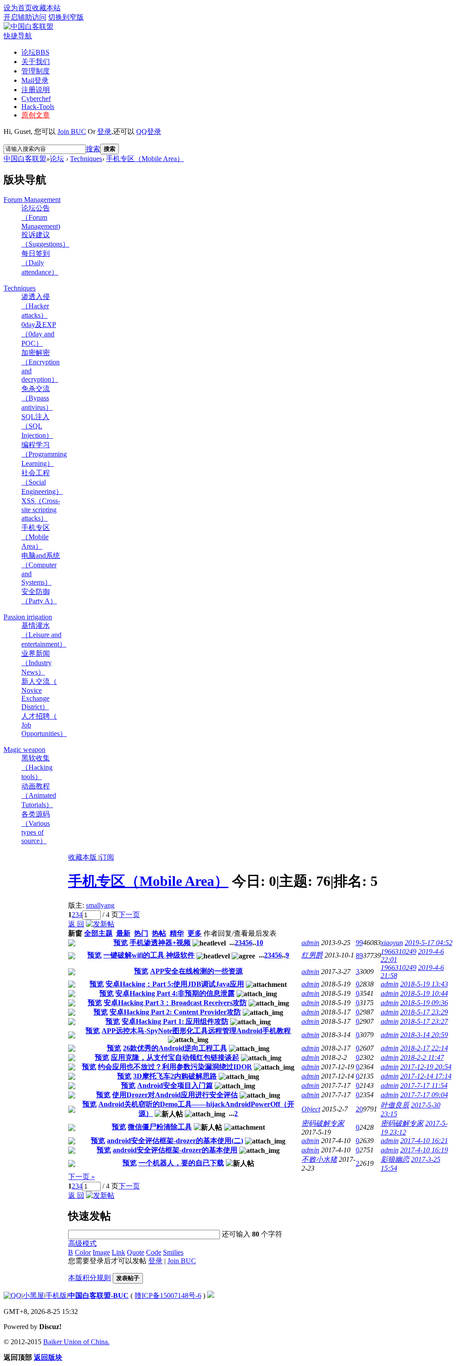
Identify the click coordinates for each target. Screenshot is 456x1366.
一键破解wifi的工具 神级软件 (149, 955)
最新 (123, 933)
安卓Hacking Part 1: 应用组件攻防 (175, 1021)
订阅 (107, 857)
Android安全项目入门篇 (175, 1085)
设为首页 (18, 8)
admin (310, 942)
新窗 (75, 933)
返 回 (76, 924)
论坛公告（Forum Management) (40, 217)
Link (118, 1252)
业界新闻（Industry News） (36, 663)
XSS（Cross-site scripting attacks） (40, 509)
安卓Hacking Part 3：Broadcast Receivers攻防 (175, 1002)
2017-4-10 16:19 (424, 1150)
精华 (177, 933)
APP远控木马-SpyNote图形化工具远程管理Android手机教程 (196, 1031)
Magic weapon (24, 749)
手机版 (56, 1295)
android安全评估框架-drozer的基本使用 (175, 1150)
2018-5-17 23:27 (424, 1021)
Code (153, 1252)
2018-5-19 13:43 (424, 984)
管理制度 (35, 71)
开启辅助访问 (25, 17)
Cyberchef (36, 98)
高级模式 (82, 1243)
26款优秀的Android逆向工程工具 (175, 1048)
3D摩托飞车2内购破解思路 (175, 1076)
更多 (194, 933)
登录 (104, 131)
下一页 (129, 914)
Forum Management (32, 199)
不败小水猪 (319, 1159)
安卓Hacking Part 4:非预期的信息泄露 (175, 993)
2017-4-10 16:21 (424, 1140)
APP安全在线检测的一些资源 (196, 971)
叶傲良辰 (395, 1105)
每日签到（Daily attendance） (39, 263)
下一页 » (81, 1176)
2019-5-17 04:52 (428, 942)
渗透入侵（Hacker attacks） (35, 306)
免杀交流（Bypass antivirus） (37, 398)
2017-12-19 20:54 (426, 1067)
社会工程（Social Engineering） (42, 482)
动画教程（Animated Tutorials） (38, 795)
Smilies (173, 1252)
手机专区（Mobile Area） (145, 158)
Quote (135, 1252)
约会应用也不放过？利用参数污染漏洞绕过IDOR (175, 1067)
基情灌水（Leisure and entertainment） (43, 635)
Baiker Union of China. (76, 1342)
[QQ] (12, 1295)
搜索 (93, 149)
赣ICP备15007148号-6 (167, 1295)
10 (259, 942)
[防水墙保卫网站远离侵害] (210, 1295)
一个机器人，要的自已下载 (181, 1163)
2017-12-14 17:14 (426, 1076)
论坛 (35, 52)
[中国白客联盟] (28, 26)
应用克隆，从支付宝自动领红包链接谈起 (175, 1057)
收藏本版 (83, 857)
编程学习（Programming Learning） (44, 454)
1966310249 (398, 951)
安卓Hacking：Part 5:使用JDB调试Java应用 (175, 984)
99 (359, 942)
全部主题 (98, 933)
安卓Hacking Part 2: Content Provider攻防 (175, 1012)
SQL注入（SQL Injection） (37, 426)
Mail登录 (35, 80)
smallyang (100, 905)
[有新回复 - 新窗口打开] (71, 944)
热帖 (159, 933)
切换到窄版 (66, 17)
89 (359, 955)
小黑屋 (33, 1295)
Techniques (86, 158)
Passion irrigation (28, 617)
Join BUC (71, 131)
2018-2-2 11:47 (422, 1057)
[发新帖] (100, 924)
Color (83, 1252)
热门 (141, 933)
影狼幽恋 (395, 1159)
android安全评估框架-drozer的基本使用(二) (175, 1140)
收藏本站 (46, 8)
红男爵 (312, 955)
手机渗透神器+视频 (160, 942)
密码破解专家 (322, 1123)
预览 (121, 942)
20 (359, 1109)
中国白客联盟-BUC (98, 1295)
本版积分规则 (89, 1277)
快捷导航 (18, 36)
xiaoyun (392, 942)
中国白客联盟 (25, 158)
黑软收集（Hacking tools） (37, 767)
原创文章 (35, 115)
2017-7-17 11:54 (424, 1085)
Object (310, 1109)
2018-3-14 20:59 (424, 1035)
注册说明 (35, 89)
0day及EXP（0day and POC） (38, 334)
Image (101, 1252)
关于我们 (35, 61)
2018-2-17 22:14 (424, 1048)
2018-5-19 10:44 (424, 993)
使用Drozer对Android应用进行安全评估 (175, 1095)
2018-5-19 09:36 (424, 1002)
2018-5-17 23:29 (424, 1012)
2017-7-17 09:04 (424, 1095)
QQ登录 (148, 131)
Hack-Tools (37, 106)
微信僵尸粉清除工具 (160, 1127)
